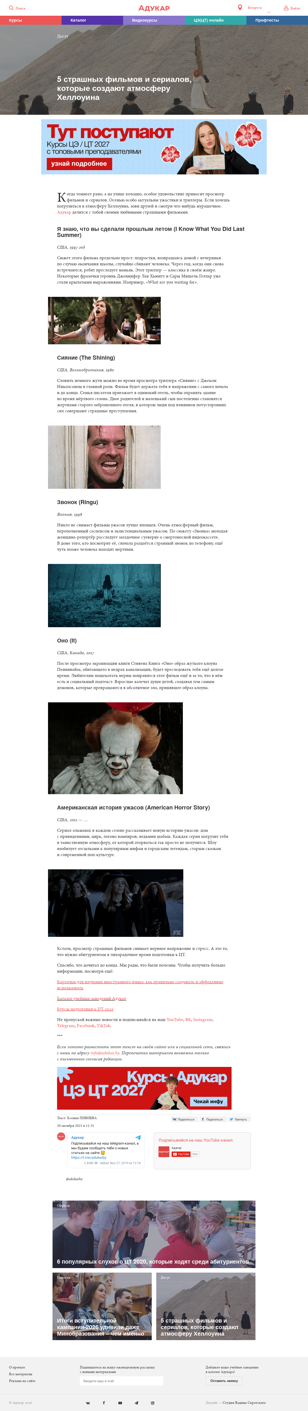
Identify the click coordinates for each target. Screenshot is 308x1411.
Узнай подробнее (154, 742)
